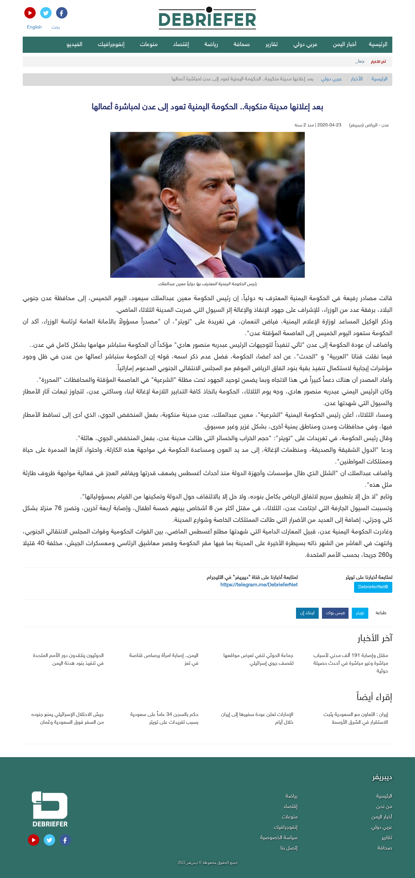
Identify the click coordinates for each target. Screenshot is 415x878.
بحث (56, 27)
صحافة (242, 44)
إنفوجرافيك (111, 44)
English (34, 27)
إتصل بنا (289, 848)
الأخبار (357, 79)
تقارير (272, 44)
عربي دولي (305, 44)
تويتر (360, 613)
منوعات (149, 44)
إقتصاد (181, 44)
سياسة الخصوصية (279, 838)
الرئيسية (378, 44)
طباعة (381, 613)
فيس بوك (335, 613)
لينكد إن (307, 613)
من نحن (384, 807)
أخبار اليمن (344, 44)
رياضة (211, 44)
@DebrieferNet (373, 587)
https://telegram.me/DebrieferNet (259, 585)
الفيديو (74, 44)
